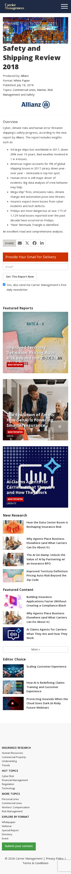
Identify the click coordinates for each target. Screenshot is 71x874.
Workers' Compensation (16, 807)
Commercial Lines (24, 90)
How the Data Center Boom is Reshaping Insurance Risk (47, 524)
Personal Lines (10, 799)
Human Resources (12, 753)
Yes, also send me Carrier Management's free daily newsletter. (36, 287)
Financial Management (15, 780)
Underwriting (9, 761)
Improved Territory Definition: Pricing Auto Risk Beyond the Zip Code (32, 353)
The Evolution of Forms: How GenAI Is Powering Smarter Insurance (31, 420)
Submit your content (19, 846)
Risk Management (12, 811)
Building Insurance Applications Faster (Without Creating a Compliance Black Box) (46, 601)
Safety (30, 94)
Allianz (25, 76)
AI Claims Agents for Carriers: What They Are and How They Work (31, 487)
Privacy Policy (55, 858)
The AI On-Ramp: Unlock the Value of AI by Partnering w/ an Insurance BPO (46, 559)
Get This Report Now (20, 276)
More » (35, 649)
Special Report (10, 830)
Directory (7, 834)
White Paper (22, 80)
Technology (8, 788)
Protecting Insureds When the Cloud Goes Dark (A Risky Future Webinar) (47, 703)
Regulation (8, 784)
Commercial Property (14, 757)
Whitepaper (9, 822)
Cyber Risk (8, 776)
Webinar (7, 826)
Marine (41, 90)
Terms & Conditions (35, 863)
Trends (6, 765)
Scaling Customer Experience (46, 666)
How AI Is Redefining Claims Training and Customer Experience (46, 687)
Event (5, 838)
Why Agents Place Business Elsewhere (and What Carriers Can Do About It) (47, 543)
